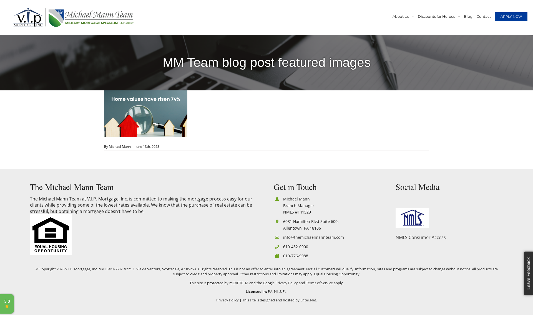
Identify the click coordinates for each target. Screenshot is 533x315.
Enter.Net (308, 300)
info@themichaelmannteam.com (313, 237)
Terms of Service (319, 282)
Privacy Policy (286, 282)
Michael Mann (120, 146)
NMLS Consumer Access (421, 237)
